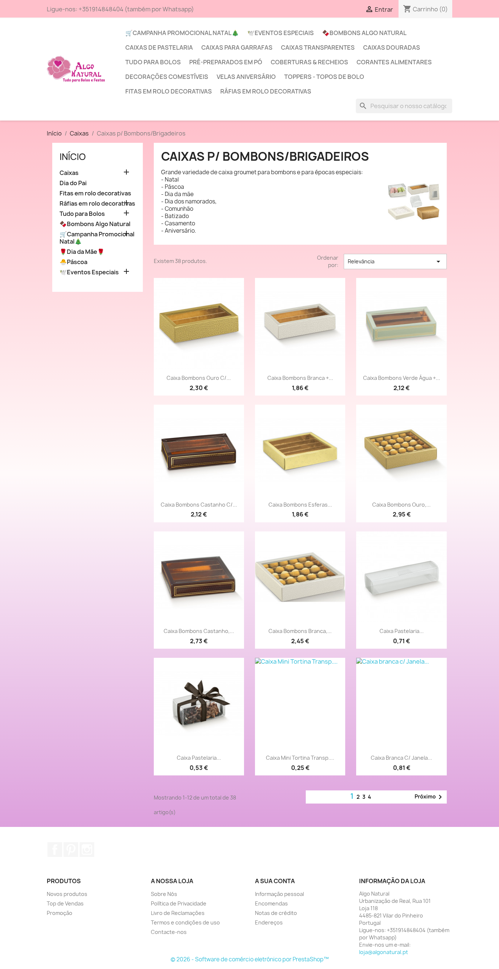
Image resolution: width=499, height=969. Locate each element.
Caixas (69, 173)
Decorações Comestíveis (166, 77)
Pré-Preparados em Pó (225, 62)
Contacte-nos (169, 931)
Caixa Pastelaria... (402, 630)
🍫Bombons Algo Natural (364, 33)
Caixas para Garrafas (237, 47)
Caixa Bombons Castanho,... (199, 630)
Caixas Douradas (391, 47)
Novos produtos (67, 893)
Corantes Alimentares (394, 62)
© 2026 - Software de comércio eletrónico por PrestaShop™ (250, 959)
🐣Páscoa (73, 262)
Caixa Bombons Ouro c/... (199, 377)
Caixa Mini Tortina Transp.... (300, 757)
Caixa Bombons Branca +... (300, 377)
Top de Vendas (65, 903)
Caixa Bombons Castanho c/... (199, 504)
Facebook (54, 849)
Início (73, 156)
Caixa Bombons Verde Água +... (401, 377)
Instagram (87, 849)
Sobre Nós (164, 893)
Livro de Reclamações (178, 912)
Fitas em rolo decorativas (168, 91)
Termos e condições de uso (185, 922)
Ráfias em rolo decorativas (265, 91)
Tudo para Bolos (153, 62)
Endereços (269, 922)
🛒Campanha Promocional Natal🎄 (182, 33)
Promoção (59, 912)
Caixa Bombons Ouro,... (401, 504)
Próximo (430, 797)
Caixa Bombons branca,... (300, 630)
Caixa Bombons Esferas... (300, 504)
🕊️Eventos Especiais (280, 33)
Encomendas (271, 903)
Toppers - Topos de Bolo (324, 77)
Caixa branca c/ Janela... (401, 757)
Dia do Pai (73, 183)
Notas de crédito (276, 912)
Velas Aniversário (246, 77)
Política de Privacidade (178, 903)
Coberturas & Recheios (309, 62)
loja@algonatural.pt (383, 952)
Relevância (395, 261)
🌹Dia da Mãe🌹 (82, 252)
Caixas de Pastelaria (159, 47)
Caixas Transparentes (318, 47)
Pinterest (71, 849)
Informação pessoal (279, 893)
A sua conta (275, 881)
